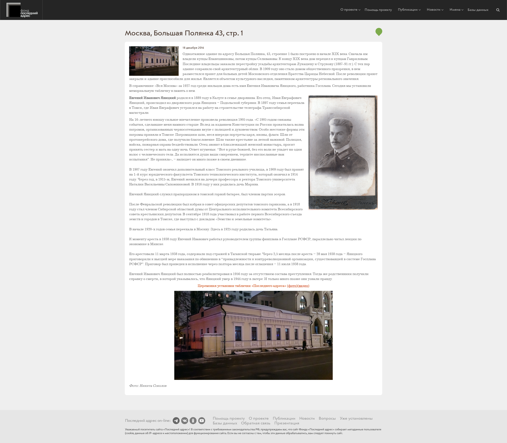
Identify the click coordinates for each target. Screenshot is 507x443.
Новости (433, 10)
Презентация (286, 423)
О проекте (348, 10)
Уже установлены (356, 418)
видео (303, 286)
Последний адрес (21, 10)
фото (292, 286)
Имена (455, 10)
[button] (498, 10)
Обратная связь (255, 423)
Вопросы (327, 418)
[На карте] (378, 34)
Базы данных (478, 10)
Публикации (408, 10)
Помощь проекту (378, 10)
